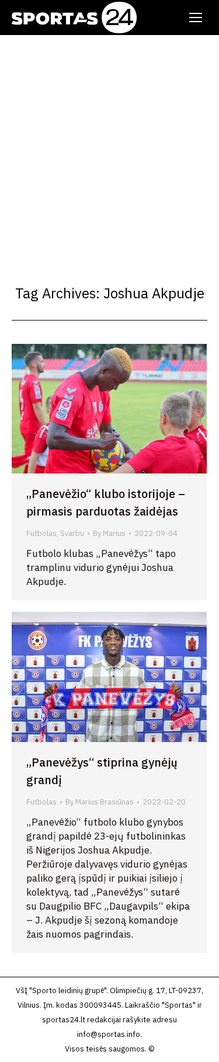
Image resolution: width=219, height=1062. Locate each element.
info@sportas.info (108, 1034)
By (109, 533)
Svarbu (72, 533)
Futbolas (41, 533)
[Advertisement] (109, 150)
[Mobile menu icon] (195, 17)
